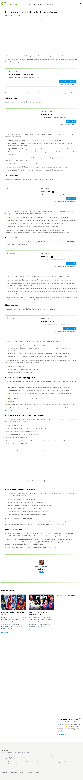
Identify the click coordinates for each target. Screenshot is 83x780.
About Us (13, 772)
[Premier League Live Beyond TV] (69, 656)
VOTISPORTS (12, 4)
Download (71, 198)
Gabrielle (41, 569)
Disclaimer (36, 772)
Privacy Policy (5, 772)
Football (39, 4)
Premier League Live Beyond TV (69, 719)
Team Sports (31, 4)
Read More (5, 632)
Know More (71, 121)
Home (23, 4)
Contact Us (20, 772)
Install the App (69, 328)
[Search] (81, 4)
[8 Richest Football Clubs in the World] (13, 602)
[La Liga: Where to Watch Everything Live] (41, 602)
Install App (71, 263)
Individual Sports (48, 4)
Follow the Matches (68, 81)
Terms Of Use (28, 772)
